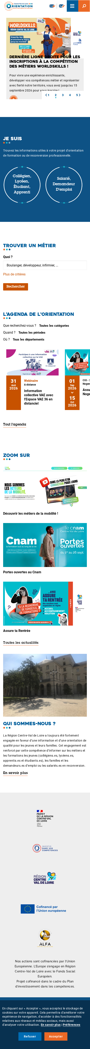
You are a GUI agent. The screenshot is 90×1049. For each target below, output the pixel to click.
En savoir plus (15, 773)
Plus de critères (14, 274)
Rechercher (15, 286)
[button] (46, 95)
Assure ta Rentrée (16, 631)
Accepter (56, 1036)
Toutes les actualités (21, 643)
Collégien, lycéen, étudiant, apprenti (22, 184)
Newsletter (52, 6)
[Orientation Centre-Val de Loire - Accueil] (17, 6)
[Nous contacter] (62, 6)
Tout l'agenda (14, 424)
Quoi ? (8, 257)
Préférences (71, 1024)
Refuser (30, 1036)
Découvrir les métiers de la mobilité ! (30, 514)
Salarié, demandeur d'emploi (64, 184)
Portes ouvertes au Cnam (22, 572)
